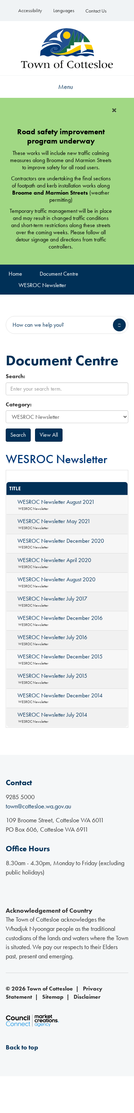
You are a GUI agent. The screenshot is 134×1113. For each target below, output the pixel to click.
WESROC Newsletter (42, 285)
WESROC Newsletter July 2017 (52, 598)
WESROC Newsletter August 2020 (56, 579)
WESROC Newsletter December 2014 (60, 695)
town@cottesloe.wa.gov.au (38, 806)
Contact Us (95, 11)
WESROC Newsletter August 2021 (56, 502)
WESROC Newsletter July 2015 (52, 676)
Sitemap (53, 997)
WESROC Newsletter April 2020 (54, 560)
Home (15, 273)
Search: (15, 376)
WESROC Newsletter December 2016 (60, 618)
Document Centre (59, 273)
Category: (18, 404)
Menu (65, 86)
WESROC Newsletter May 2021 (54, 521)
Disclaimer (87, 997)
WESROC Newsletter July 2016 (52, 637)
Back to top (22, 1047)
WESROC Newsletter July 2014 (52, 714)
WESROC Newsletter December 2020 (61, 541)
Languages (63, 10)
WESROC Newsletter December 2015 (60, 656)
